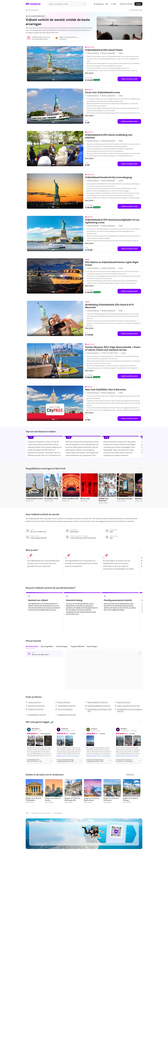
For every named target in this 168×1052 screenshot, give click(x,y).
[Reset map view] (139, 652)
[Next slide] (140, 431)
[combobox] (67, 4)
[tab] (32, 647)
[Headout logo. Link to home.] (33, 4)
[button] (32, 10)
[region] (55, 63)
